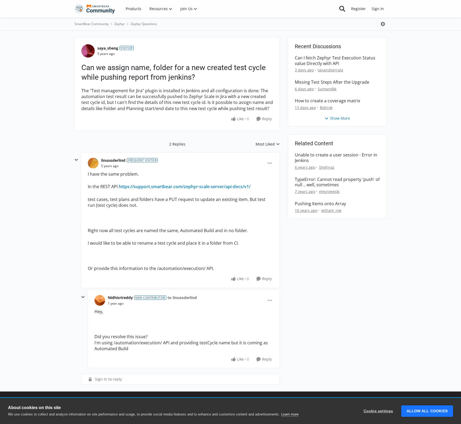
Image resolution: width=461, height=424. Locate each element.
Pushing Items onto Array (320, 204)
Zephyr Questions (144, 24)
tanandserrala (330, 69)
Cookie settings (378, 411)
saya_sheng (107, 48)
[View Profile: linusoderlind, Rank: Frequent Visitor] (93, 163)
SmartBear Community (91, 24)
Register (358, 8)
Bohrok (326, 107)
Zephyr (119, 24)
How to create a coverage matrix (327, 101)
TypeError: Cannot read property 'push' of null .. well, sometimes (337, 182)
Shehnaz (327, 167)
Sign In (378, 8)
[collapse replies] (76, 160)
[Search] (342, 9)
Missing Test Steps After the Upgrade (332, 82)
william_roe (331, 210)
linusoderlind (113, 160)
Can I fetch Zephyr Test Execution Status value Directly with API (335, 60)
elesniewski (329, 191)
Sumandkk (327, 88)
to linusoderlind (182, 297)
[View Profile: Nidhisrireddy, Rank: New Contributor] (99, 300)
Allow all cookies (427, 411)
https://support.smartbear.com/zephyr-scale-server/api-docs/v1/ (185, 186)
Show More (340, 118)
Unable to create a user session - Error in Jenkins (336, 157)
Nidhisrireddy (120, 297)
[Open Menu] (383, 24)
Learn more (290, 414)
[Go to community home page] (94, 9)
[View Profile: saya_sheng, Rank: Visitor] (88, 51)
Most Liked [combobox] (268, 144)
